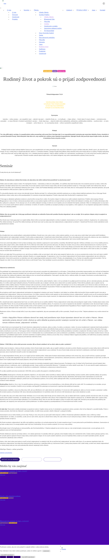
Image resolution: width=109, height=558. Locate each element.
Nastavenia (17, 557)
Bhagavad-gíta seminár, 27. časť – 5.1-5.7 (13, 471)
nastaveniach (46, 551)
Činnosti (15, 15)
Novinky (26, 10)
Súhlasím (3, 557)
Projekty (15, 19)
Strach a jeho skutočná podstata (10, 496)
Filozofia (47, 21)
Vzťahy (46, 24)
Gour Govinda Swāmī (46, 33)
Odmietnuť (10, 557)
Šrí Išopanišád (49, 31)
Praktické (42, 51)
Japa (40, 44)
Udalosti (69, 10)
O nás (9, 10)
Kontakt (102, 10)
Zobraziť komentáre (31, 459)
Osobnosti (15, 17)
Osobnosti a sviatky (51, 26)
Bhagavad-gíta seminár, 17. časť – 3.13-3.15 (14, 521)
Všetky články (44, 12)
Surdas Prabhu (44, 15)
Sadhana (42, 49)
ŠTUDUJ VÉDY (82, 10)
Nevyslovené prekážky (47, 37)
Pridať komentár (52, 459)
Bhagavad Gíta (49, 19)
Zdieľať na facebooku (6, 452)
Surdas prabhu (47, 71)
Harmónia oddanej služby (53, 28)
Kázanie (42, 42)
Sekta (41, 35)
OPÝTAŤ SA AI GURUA (10, 459)
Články (36, 10)
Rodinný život (43, 47)
